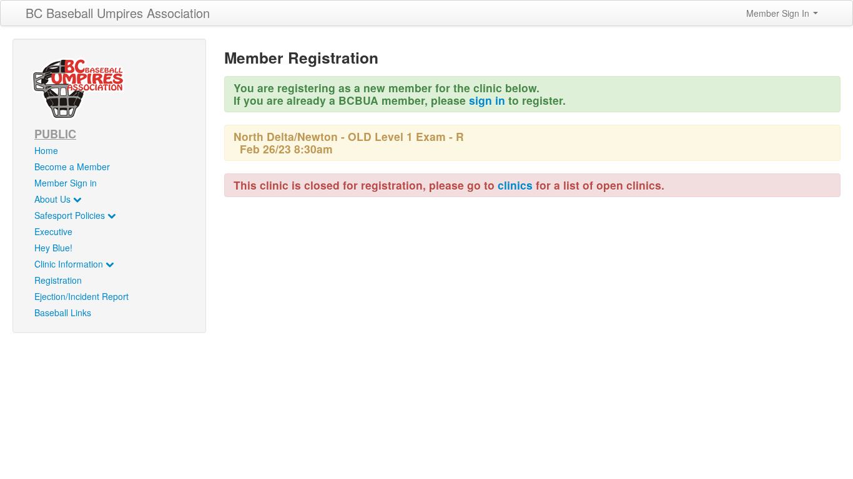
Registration (58, 280)
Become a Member (72, 166)
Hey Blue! (53, 247)
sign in (487, 100)
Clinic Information (70, 264)
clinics (515, 185)
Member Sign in (65, 183)
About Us (53, 199)
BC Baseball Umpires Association (118, 13)
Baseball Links (62, 312)
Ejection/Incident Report (81, 296)
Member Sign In (779, 13)
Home (46, 150)
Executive (53, 231)
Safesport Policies (70, 215)
